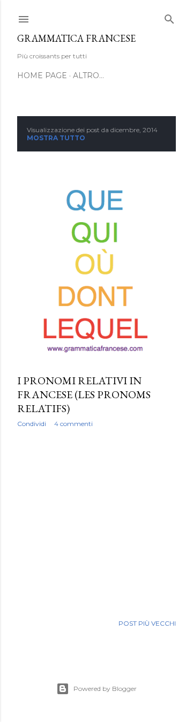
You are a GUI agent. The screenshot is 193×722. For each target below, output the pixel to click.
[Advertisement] (96, 521)
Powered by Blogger (105, 689)
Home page (42, 75)
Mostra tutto (56, 138)
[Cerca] (169, 16)
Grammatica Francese (76, 38)
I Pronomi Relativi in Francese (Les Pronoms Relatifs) (84, 394)
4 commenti (73, 424)
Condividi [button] (31, 424)
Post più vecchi (147, 623)
